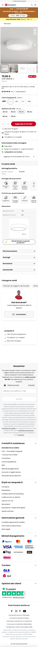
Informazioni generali (13, 517)
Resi (3, 465)
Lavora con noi (7, 501)
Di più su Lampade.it (12, 482)
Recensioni (7, 263)
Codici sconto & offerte (11, 497)
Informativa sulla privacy (26, 430)
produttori (21, 435)
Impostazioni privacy (15, 615)
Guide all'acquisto (18, 508)
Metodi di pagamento (10, 469)
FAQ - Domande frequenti (12, 451)
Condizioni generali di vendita (13, 522)
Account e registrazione (11, 472)
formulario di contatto (9, 428)
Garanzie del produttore (11, 476)
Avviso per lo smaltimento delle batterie (19, 624)
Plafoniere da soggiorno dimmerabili (16, 286)
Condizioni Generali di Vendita (19, 618)
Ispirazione (6, 508)
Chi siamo (5, 487)
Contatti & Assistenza (13, 443)
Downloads (8, 270)
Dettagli (6, 257)
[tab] (19, 459)
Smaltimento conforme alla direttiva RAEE (19, 627)
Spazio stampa (7, 511)
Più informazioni (10, 251)
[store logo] (11, 4)
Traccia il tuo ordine (9, 455)
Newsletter (6, 490)
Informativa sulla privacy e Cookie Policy (19, 621)
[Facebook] (13, 611)
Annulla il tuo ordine (10, 448)
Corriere (6, 565)
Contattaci (6, 458)
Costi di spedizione (9, 462)
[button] (4, 68)
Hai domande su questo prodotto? (21, 242)
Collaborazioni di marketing (12, 494)
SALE (17, 15)
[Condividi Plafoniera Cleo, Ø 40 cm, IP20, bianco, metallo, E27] (34, 33)
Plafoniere (7, 24)
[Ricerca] (32, 4)
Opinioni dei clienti (11, 583)
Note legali (6, 529)
